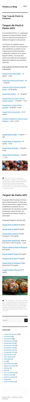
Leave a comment (8, 188)
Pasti (5, 370)
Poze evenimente (9, 372)
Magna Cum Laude (10, 366)
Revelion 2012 (8, 375)
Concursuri (7, 336)
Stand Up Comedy (9, 377)
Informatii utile (6, 179)
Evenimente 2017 (9, 343)
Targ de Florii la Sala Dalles (11, 112)
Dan (6, 178)
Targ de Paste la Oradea (8, 181)
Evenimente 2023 (9, 350)
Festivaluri (7, 359)
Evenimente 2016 (9, 341)
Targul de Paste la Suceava (11, 270)
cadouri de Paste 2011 (11, 302)
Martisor (7, 368)
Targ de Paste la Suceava (8, 183)
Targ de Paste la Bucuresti (11, 240)
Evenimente (20, 178)
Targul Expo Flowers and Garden (13, 80)
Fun (5, 361)
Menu (25, 6)
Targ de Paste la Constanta (11, 263)
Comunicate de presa (11, 334)
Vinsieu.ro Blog (9, 7)
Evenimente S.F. (9, 354)
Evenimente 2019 (9, 348)
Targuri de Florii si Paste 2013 (12, 27)
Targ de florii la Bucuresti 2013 (18, 179)
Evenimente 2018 (9, 345)
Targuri (6, 379)
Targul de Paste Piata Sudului (11, 73)
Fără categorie (8, 357)
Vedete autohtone (9, 381)
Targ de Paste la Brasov (10, 234)
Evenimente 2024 (9, 352)
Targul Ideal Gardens (9, 94)
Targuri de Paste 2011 (14, 195)
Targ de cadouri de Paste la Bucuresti (14, 247)
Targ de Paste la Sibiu (20, 181)
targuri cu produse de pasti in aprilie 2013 (17, 186)
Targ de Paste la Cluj (9, 229)
